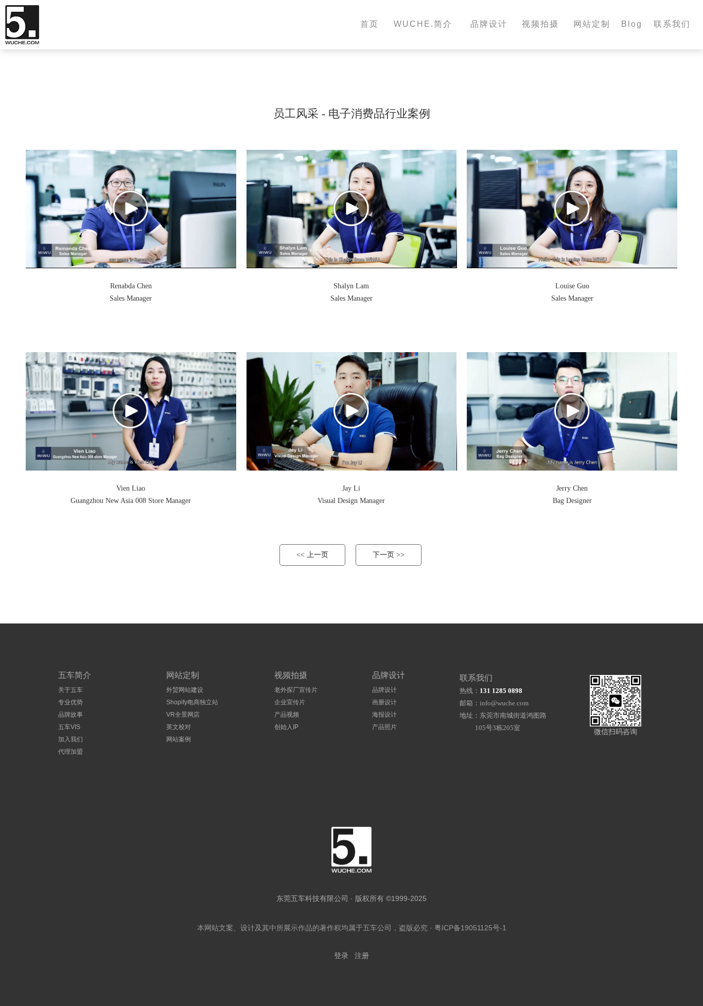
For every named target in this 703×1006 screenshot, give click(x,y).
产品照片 (384, 727)
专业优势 (70, 702)
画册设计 (384, 702)
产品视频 (286, 714)
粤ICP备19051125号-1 (470, 928)
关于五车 (70, 689)
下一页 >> (389, 555)
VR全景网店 (183, 714)
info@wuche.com (504, 703)
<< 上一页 (312, 555)
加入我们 (70, 739)
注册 (362, 956)
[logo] (351, 850)
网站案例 (178, 739)
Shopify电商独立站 (192, 702)
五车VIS (69, 727)
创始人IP (286, 727)
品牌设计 (384, 689)
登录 (341, 956)
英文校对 (178, 727)
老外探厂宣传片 (296, 689)
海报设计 (384, 714)
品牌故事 (70, 714)
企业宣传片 (289, 702)
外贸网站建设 (184, 689)
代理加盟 (70, 751)
